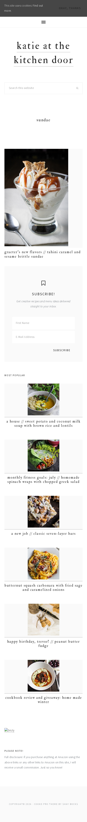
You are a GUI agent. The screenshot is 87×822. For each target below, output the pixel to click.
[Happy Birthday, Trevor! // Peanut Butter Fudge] (43, 620)
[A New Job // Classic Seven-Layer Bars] (43, 512)
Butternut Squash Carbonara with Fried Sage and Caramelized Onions (43, 587)
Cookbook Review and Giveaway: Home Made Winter (43, 699)
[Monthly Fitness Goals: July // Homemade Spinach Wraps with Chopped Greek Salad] (43, 456)
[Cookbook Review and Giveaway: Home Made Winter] (43, 677)
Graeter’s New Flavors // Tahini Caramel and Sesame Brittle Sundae (42, 254)
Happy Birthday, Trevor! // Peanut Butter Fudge (43, 643)
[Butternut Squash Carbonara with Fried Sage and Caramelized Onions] (43, 564)
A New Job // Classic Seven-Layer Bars (43, 533)
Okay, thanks (70, 8)
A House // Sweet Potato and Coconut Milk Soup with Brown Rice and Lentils (44, 423)
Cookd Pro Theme (46, 804)
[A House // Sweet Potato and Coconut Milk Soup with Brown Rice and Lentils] (43, 400)
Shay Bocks (70, 804)
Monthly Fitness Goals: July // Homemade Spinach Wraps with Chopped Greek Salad (43, 479)
